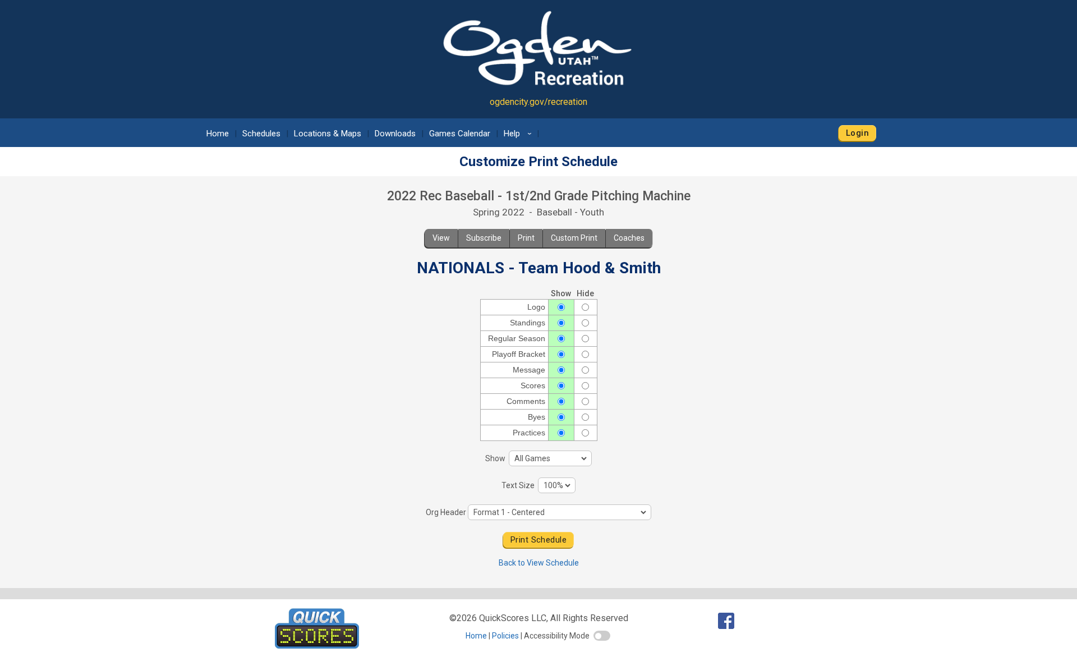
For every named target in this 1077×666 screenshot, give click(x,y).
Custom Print (574, 237)
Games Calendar (459, 133)
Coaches (629, 237)
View (441, 237)
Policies (505, 635)
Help (519, 133)
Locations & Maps (327, 133)
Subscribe (483, 237)
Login (857, 133)
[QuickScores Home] (317, 645)
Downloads (395, 133)
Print (526, 237)
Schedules (261, 133)
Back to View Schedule (539, 562)
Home (217, 133)
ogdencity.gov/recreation (538, 102)
